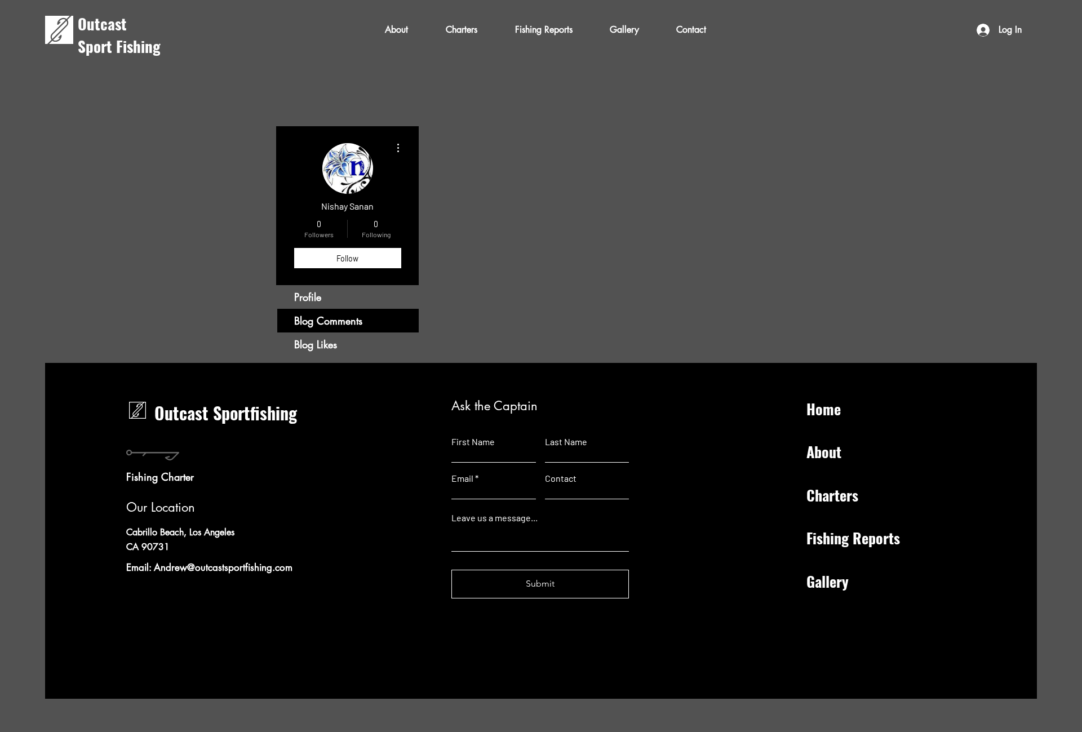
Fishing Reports (853, 538)
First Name (473, 441)
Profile (307, 297)
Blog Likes (315, 344)
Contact (561, 478)
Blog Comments (328, 320)
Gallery (827, 581)
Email (462, 478)
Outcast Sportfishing (225, 412)
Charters (832, 495)
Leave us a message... (494, 517)
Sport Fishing (121, 46)
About (823, 452)
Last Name (566, 441)
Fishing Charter (160, 476)
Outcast (102, 23)
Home (823, 409)
